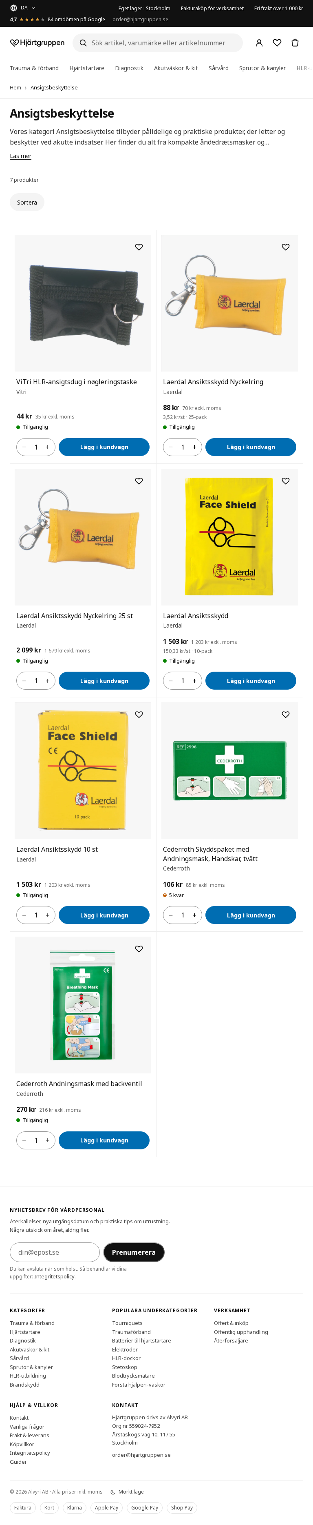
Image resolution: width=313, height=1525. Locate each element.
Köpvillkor (22, 1444)
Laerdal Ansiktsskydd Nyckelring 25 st (74, 615)
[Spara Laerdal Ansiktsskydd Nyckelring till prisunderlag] (286, 247)
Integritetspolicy (54, 1276)
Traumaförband (131, 1332)
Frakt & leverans (29, 1435)
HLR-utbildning (28, 1375)
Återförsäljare (231, 1340)
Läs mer (20, 156)
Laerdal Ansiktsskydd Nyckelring (213, 381)
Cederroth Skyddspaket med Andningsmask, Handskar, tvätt (210, 854)
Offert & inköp (231, 1323)
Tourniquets (127, 1323)
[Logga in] (259, 43)
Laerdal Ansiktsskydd (195, 615)
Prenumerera (134, 1252)
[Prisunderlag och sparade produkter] (277, 43)
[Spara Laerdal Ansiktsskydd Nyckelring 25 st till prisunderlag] (139, 481)
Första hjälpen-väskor (138, 1384)
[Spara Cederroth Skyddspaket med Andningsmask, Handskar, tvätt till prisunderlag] (286, 715)
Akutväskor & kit (176, 68)
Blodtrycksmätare (133, 1375)
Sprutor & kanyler (262, 68)
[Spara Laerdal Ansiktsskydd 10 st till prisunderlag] (139, 715)
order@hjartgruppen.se (140, 19)
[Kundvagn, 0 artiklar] (295, 43)
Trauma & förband (34, 68)
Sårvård (219, 68)
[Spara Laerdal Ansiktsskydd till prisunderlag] (286, 481)
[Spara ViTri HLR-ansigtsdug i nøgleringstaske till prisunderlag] (139, 247)
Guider (18, 1461)
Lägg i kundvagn (104, 447)
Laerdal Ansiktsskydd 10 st (57, 849)
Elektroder (125, 1349)
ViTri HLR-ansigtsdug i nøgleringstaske (76, 381)
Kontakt (19, 1417)
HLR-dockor (126, 1358)
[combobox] (158, 42)
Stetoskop (124, 1367)
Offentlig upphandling (241, 1332)
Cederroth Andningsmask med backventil (79, 1083)
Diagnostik (129, 68)
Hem (15, 87)
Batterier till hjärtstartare (141, 1340)
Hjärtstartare (86, 68)
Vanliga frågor (27, 1426)
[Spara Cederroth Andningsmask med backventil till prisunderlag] (139, 949)
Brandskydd (25, 1384)
